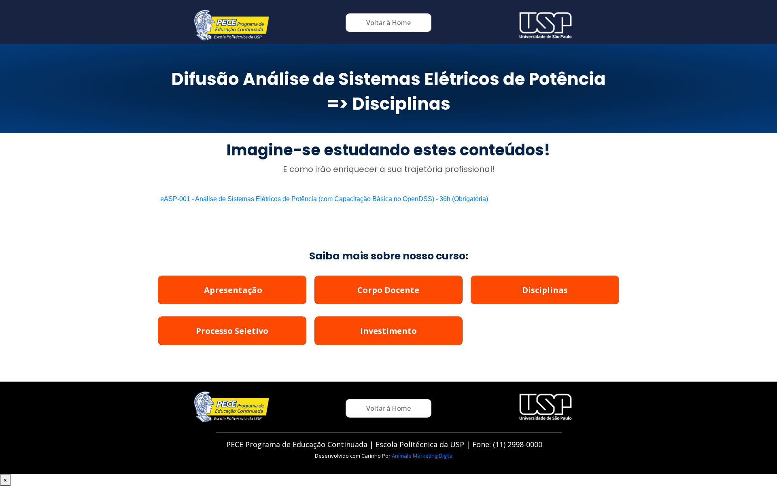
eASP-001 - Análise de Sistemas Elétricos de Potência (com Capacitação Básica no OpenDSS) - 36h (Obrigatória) (324, 198)
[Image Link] (231, 25)
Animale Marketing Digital (423, 455)
